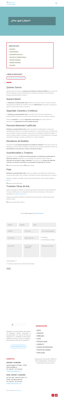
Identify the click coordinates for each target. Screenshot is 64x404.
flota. (9, 180)
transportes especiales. (20, 194)
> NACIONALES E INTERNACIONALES (17, 57)
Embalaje (44, 237)
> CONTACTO (40, 344)
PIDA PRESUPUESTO (18, 346)
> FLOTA (38, 339)
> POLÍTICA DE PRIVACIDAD (44, 347)
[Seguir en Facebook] (53, 395)
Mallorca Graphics (17, 390)
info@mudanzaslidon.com (13, 371)
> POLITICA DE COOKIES (43, 350)
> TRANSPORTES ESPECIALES (16, 54)
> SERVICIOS (39, 333)
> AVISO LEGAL (40, 353)
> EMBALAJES (40, 336)
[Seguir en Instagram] (56, 395)
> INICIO (38, 330)
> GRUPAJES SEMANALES (15, 60)
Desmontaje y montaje (48, 240)
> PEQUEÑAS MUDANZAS (15, 62)
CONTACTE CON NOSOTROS (16, 78)
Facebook (40, 213)
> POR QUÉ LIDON (41, 341)
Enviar (8, 268)
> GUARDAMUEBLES (13, 52)
